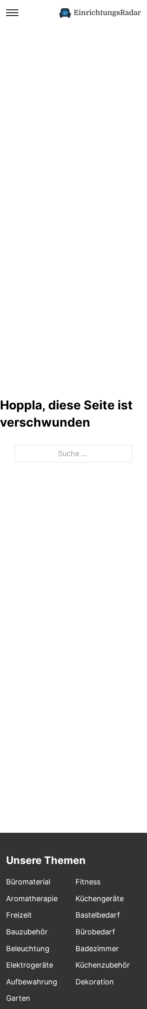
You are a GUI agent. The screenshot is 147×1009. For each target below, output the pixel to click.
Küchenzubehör (103, 965)
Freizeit (19, 915)
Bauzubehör (27, 931)
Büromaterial (28, 881)
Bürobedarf (95, 931)
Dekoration (95, 981)
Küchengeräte (100, 898)
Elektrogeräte (29, 965)
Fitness (88, 881)
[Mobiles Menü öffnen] (12, 12)
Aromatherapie (32, 898)
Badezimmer (97, 948)
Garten (18, 998)
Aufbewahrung (31, 981)
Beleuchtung (27, 948)
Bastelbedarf (98, 915)
